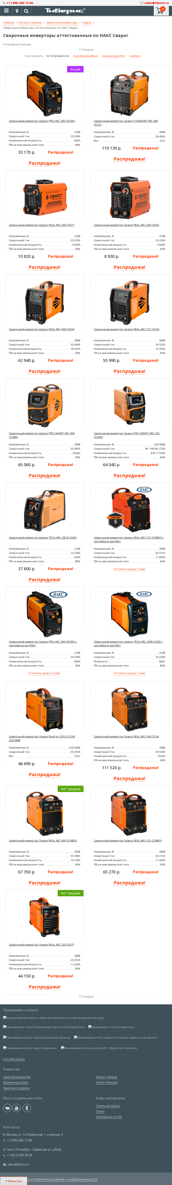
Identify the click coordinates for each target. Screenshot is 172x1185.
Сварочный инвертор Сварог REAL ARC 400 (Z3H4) (41, 329)
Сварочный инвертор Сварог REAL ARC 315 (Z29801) (128, 840)
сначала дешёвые (85, 56)
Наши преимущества (17, 1077)
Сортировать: (34, 56)
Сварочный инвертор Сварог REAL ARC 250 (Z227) (41, 944)
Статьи (100, 1111)
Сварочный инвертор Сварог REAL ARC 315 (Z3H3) (126, 329)
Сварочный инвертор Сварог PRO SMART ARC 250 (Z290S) (126, 435)
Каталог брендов (107, 1082)
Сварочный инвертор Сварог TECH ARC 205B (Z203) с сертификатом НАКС (128, 643)
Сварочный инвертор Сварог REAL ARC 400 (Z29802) (43, 840)
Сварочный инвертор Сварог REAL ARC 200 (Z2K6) (126, 225)
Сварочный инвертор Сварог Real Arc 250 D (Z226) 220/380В (42, 738)
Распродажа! (60, 152)
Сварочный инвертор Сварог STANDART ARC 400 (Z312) (126, 123)
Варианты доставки (15, 1082)
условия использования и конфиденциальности (64, 1179)
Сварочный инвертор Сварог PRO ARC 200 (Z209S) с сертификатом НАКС (43, 643)
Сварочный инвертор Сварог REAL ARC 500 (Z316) (126, 736)
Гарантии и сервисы (16, 1088)
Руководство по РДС (109, 1116)
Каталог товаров (106, 1077)
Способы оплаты (14, 1059)
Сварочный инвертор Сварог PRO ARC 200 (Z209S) (42, 121)
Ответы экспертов (108, 1106)
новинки (135, 56)
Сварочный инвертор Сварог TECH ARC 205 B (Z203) (43, 537)
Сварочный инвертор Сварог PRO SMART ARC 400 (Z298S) (41, 435)
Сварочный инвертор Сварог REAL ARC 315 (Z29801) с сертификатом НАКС (129, 539)
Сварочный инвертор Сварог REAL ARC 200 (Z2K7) (41, 225)
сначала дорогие (113, 56)
